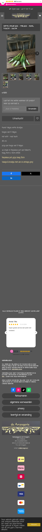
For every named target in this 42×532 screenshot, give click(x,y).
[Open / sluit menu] (2, 15)
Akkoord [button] (34, 524)
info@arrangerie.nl (23, 448)
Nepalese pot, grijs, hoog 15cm (13, 157)
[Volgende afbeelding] (37, 53)
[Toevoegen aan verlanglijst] (37, 118)
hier (3, 376)
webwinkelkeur (17, 369)
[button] (5, 76)
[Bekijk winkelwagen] (40, 15)
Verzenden (32, 109)
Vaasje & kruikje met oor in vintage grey (17, 162)
